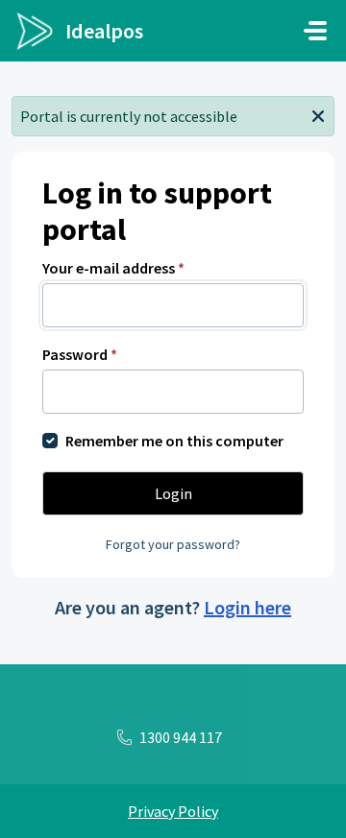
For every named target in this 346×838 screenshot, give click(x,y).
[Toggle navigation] (315, 30)
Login (173, 493)
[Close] (318, 114)
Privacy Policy (173, 811)
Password (79, 354)
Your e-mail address (113, 267)
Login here (247, 607)
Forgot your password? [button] (173, 544)
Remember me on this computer (174, 440)
